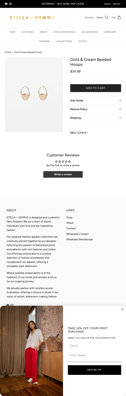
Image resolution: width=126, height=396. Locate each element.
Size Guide (76, 100)
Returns (116, 4)
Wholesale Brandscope (79, 239)
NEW (12, 32)
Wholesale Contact (77, 234)
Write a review (63, 174)
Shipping (75, 117)
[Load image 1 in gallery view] (34, 94)
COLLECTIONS (64, 41)
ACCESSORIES (90, 32)
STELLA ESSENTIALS (64, 32)
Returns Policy (78, 109)
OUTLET (82, 41)
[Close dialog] (123, 309)
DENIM (43, 32)
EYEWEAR (44, 41)
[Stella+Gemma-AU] (32, 17)
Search (107, 4)
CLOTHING (27, 32)
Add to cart (95, 88)
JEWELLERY (110, 32)
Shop (69, 217)
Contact (71, 228)
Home (8, 52)
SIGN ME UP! (94, 370)
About (70, 222)
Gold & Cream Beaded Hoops (28, 52)
